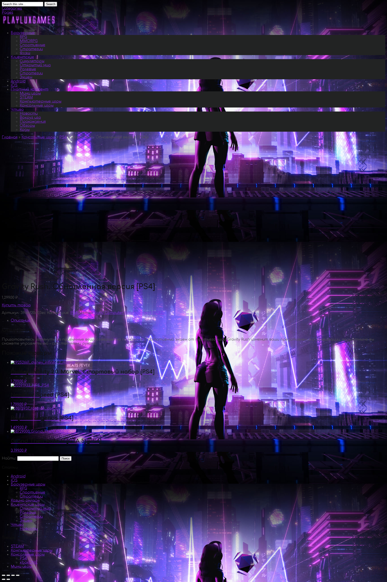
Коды (25, 130)
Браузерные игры (28, 484)
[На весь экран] (13, 575)
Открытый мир (35, 65)
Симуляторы (32, 61)
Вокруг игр (30, 118)
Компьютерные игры (40, 101)
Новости (29, 114)
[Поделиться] (8, 575)
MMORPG (29, 41)
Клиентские (22, 57)
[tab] (198, 320)
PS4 (63, 137)
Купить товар (16, 305)
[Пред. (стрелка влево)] (3, 579)
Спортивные (32, 45)
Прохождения (33, 122)
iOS (14, 85)
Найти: (9, 458)
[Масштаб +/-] (17, 575)
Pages (7, 13)
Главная (9, 137)
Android (18, 81)
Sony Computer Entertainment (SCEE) (129, 313)
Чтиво (17, 109)
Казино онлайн (25, 500)
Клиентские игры (28, 505)
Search (50, 4)
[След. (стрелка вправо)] (8, 579)
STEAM (26, 97)
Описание (20, 320)
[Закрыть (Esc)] (3, 575)
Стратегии (31, 49)
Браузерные (23, 33)
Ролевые (28, 69)
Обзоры (27, 126)
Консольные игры (37, 105)
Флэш (25, 53)
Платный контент (29, 89)
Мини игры (30, 93)
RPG (23, 37)
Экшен (26, 77)
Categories (12, 8)
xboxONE (29, 563)
